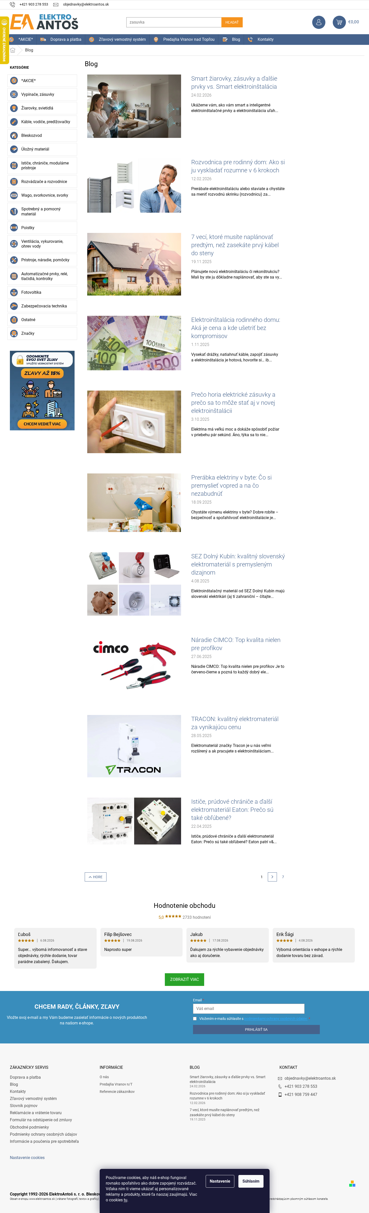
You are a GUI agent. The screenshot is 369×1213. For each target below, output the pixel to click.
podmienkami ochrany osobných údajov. (276, 1019)
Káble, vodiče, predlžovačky (45, 121)
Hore (97, 877)
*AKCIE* (28, 80)
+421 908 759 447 (301, 1094)
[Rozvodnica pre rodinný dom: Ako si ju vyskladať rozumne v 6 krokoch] (134, 185)
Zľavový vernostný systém (33, 1098)
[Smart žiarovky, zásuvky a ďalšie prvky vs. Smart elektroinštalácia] (134, 105)
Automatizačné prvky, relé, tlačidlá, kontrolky (44, 276)
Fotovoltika (31, 292)
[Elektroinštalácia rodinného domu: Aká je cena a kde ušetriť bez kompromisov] (134, 342)
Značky (27, 333)
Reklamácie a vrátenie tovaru (36, 1112)
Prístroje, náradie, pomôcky (45, 260)
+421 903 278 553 (301, 1086)
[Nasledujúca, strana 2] (272, 876)
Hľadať (232, 22)
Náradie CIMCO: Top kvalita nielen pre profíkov (235, 644)
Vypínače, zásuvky (37, 94)
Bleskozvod (31, 135)
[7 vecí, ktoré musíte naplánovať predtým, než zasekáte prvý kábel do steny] (134, 264)
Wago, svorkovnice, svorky (44, 195)
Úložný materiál (35, 149)
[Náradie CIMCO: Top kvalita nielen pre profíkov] (134, 665)
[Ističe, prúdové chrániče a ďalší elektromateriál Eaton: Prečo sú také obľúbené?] (134, 820)
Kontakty (18, 1091)
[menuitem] (21, 39)
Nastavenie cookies (27, 1157)
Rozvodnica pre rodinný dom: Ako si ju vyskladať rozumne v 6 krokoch (238, 166)
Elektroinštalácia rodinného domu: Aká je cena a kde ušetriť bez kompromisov (235, 328)
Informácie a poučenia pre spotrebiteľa (44, 1141)
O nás (104, 1077)
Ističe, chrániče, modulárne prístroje (45, 165)
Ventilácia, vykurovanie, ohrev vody (42, 244)
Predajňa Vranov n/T (116, 1084)
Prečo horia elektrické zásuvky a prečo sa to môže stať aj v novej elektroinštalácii (233, 402)
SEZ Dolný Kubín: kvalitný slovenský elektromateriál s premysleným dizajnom (238, 564)
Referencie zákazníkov (117, 1092)
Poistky (27, 227)
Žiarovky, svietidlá (37, 108)
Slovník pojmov (24, 1105)
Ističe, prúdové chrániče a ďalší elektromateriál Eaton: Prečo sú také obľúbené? (232, 809)
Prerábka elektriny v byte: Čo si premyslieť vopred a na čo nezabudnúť (231, 485)
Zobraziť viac (184, 979)
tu (125, 1200)
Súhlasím (250, 1181)
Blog (14, 1084)
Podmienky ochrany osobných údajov (43, 1134)
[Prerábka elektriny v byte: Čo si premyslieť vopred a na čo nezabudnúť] (134, 502)
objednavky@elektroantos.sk (310, 1078)
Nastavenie (220, 1181)
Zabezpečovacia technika (44, 306)
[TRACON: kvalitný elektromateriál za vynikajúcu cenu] (134, 745)
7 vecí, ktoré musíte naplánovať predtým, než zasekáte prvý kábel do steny (235, 245)
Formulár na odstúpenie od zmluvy (41, 1119)
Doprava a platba (25, 1077)
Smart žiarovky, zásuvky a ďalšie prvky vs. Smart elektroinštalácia (234, 82)
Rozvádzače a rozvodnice (44, 181)
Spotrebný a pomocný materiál (41, 211)
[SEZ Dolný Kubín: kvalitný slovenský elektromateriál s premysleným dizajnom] (134, 583)
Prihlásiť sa (256, 1029)
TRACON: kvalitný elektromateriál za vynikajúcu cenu (234, 723)
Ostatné (28, 319)
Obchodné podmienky (29, 1127)
